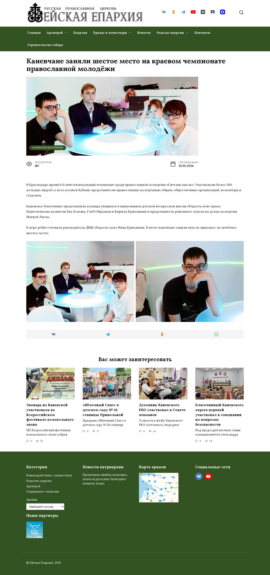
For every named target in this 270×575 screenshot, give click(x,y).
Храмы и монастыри (110, 33)
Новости (144, 33)
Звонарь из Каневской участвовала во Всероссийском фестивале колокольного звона (50, 415)
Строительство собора (45, 45)
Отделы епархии (170, 33)
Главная (34, 33)
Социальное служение (42, 491)
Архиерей (55, 33)
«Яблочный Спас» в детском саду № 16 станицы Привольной (103, 410)
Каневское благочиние (47, 147)
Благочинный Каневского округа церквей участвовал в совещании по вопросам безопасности (219, 415)
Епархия (80, 33)
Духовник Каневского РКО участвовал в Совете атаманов (162, 410)
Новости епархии (39, 481)
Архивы (31, 499)
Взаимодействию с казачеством (49, 475)
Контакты (202, 33)
